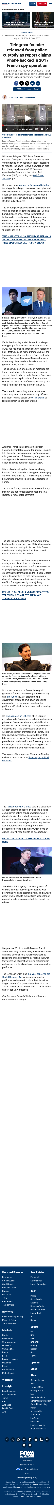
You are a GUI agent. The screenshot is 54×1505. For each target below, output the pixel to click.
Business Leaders (10, 1359)
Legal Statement (43, 1487)
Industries (6, 1363)
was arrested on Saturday (18, 716)
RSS (41, 1439)
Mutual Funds (8, 1373)
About (34, 1375)
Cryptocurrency (9, 1342)
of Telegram (38, 397)
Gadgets (34, 1303)
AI (31, 1316)
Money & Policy (9, 1320)
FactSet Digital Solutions (26, 1487)
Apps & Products (38, 1428)
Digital (33, 1296)
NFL (32, 1332)
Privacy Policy (37, 1390)
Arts (4, 1412)
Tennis (34, 1356)
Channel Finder (37, 1380)
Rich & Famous (9, 1394)
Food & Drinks (8, 1408)
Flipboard (30, 1439)
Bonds (5, 1352)
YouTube (24, 1439)
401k (4, 1298)
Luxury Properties (39, 1284)
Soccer (34, 1349)
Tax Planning (8, 1305)
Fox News (35, 1418)
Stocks (5, 1335)
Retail (4, 1366)
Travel (5, 1398)
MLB (33, 1338)
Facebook (16, 83)
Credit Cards (8, 1284)
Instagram (18, 1439)
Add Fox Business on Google (28, 89)
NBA (33, 1335)
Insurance (6, 1294)
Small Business (9, 1323)
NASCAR (35, 1342)
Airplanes (6, 1405)
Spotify (24, 1445)
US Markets (7, 1338)
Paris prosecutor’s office (19, 806)
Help (27, 1473)
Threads (27, 83)
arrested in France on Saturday (34, 185)
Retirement (7, 1301)
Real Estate (37, 1272)
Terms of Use (37, 1387)
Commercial (36, 1281)
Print (32, 83)
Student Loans (9, 1281)
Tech (33, 1290)
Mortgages (7, 1277)
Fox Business (11, 3)
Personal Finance (12, 1272)
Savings (6, 1291)
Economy (7, 1311)
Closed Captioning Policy (27, 1478)
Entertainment (9, 1391)
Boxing (34, 1345)
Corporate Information (41, 1401)
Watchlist (7, 1379)
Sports (34, 1326)
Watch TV (42, 4)
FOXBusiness (30, 98)
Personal (35, 1277)
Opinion (35, 1362)
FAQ (32, 1394)
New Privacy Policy (27, 1465)
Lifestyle (7, 1386)
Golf (32, 1352)
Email (38, 83)
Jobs (33, 1383)
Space (33, 1320)
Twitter (21, 83)
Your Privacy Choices (29, 1469)
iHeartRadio (30, 1445)
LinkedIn (35, 1439)
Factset (35, 1485)
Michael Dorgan (17, 98)
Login (33, 4)
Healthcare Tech (38, 1309)
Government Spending (12, 1316)
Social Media (36, 1299)
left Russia (11, 696)
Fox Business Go (38, 1425)
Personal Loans (9, 1287)
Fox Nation (35, 1421)
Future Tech (36, 1313)
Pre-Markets (8, 1369)
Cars (4, 1401)
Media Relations (38, 1397)
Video (34, 1368)
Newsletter (47, 1439)
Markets (7, 1330)
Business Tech (26, 33)
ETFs (4, 1356)
